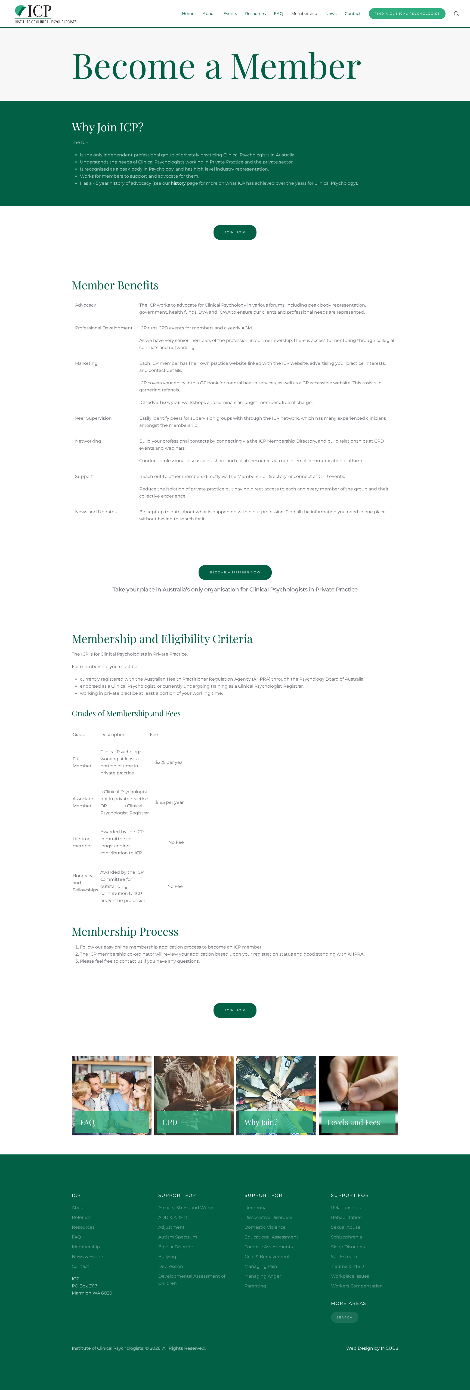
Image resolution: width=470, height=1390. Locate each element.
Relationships (346, 1207)
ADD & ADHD (172, 1217)
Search (345, 1317)
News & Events (88, 1256)
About (78, 1207)
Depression (170, 1266)
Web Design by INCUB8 (372, 1348)
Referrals (81, 1217)
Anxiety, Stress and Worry (185, 1207)
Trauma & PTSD (347, 1266)
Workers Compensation (357, 1286)
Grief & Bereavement (267, 1256)
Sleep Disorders (348, 1246)
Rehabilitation (346, 1217)
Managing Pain (261, 1266)
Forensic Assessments (269, 1246)
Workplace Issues (350, 1276)
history (178, 183)
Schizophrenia (346, 1237)
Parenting (255, 1286)
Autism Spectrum (177, 1237)
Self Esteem (344, 1256)
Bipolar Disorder (175, 1246)
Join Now (235, 232)
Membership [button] (304, 13)
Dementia (256, 1207)
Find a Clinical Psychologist (407, 14)
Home (188, 13)
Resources (83, 1227)
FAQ (278, 13)
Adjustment (171, 1227)
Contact (353, 13)
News (330, 13)
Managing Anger (263, 1276)
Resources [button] (255, 13)
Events (230, 13)
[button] (456, 13)
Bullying (167, 1256)
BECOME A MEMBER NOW (235, 572)
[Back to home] (44, 13)
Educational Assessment (271, 1237)
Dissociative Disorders (268, 1217)
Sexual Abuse (345, 1227)
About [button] (209, 13)
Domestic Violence (265, 1227)
